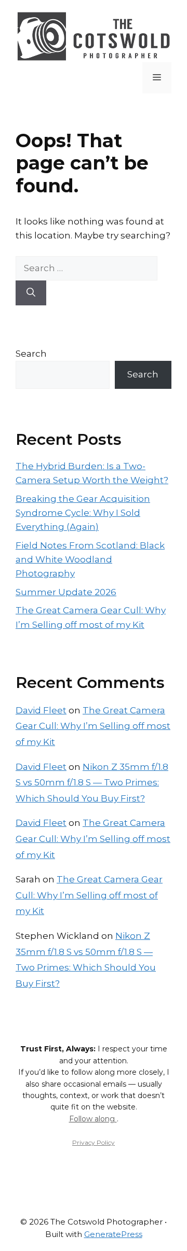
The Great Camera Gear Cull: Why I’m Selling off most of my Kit (93, 726)
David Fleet (41, 710)
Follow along (93, 1118)
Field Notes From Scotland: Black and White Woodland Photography (90, 559)
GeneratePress (113, 1234)
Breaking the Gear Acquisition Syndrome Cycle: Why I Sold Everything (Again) (83, 513)
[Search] (31, 292)
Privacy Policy (93, 1142)
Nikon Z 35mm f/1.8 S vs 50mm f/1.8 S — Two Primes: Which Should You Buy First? (92, 783)
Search (31, 353)
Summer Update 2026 (66, 592)
